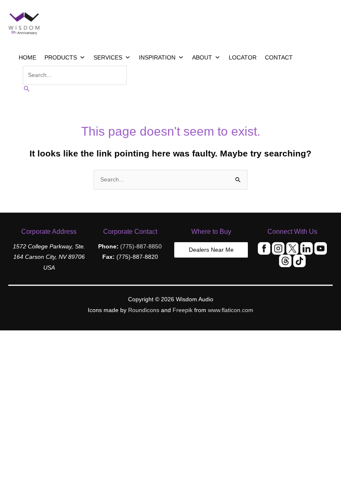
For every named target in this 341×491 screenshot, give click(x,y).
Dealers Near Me (211, 250)
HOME (27, 57)
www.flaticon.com (230, 310)
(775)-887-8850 (141, 246)
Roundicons (143, 310)
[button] (26, 89)
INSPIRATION (157, 57)
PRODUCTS (60, 57)
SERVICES (108, 57)
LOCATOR (243, 57)
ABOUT (202, 57)
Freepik (183, 310)
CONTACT (279, 57)
